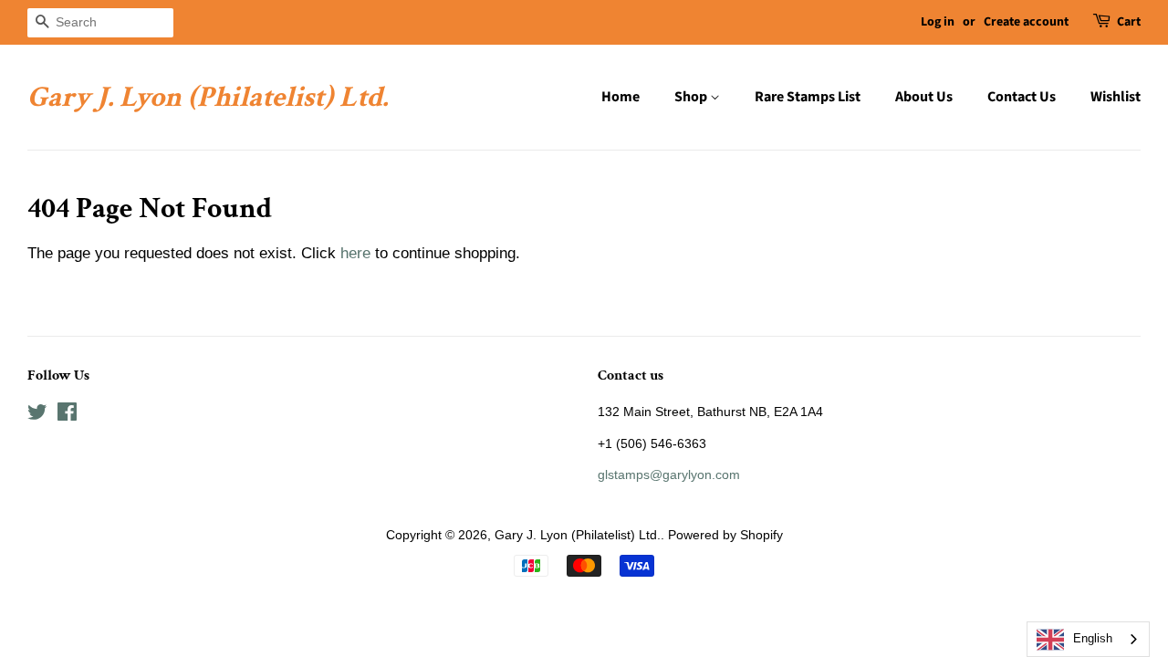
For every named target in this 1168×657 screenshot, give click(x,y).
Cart (1129, 22)
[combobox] (1088, 639)
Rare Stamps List (807, 97)
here (355, 253)
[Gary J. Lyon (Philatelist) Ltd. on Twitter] (37, 415)
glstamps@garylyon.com (669, 474)
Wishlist (1115, 97)
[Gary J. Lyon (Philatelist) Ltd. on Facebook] (67, 415)
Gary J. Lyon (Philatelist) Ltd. (207, 97)
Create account (1026, 22)
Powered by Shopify (725, 534)
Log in (937, 22)
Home (620, 97)
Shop (692, 97)
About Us (924, 97)
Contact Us (1021, 97)
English (1092, 638)
